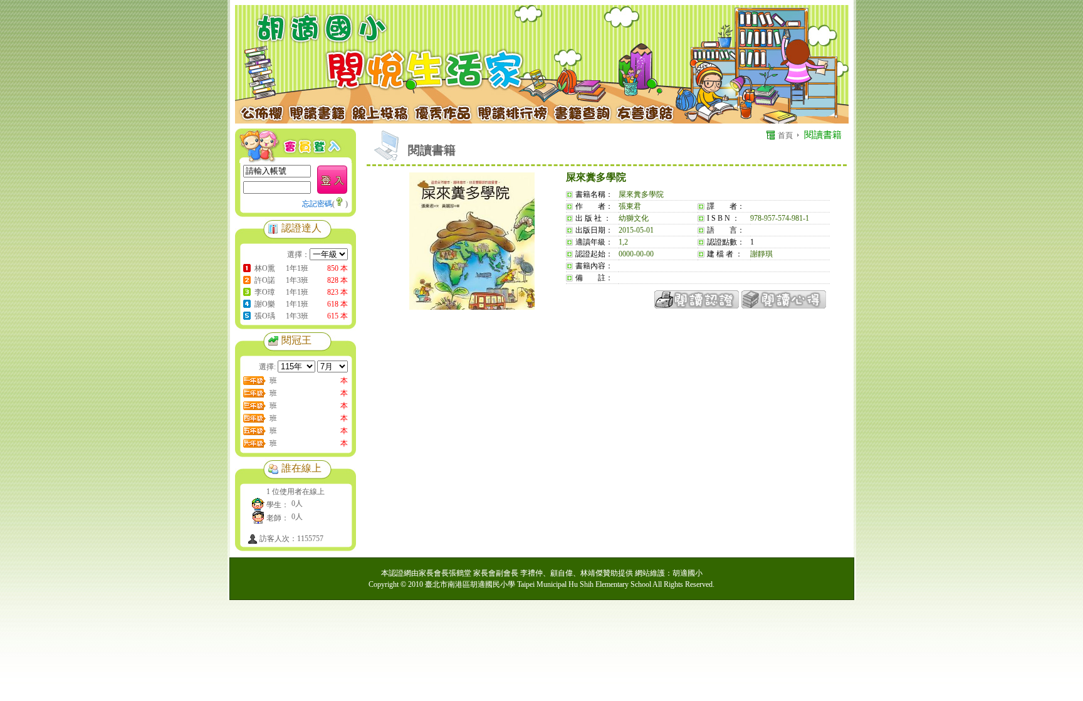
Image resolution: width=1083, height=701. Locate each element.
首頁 (785, 135)
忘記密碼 (317, 203)
